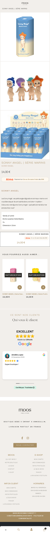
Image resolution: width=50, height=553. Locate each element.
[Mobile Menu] (6, 529)
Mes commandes (39, 462)
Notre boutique (11, 462)
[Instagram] (27, 438)
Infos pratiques (39, 465)
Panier (39, 472)
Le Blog (11, 465)
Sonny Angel (7, 166)
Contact (11, 469)
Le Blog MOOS (39, 469)
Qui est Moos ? (11, 459)
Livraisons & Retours (38, 475)
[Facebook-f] (22, 438)
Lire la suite (19, 287)
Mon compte (38, 459)
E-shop (11, 472)
